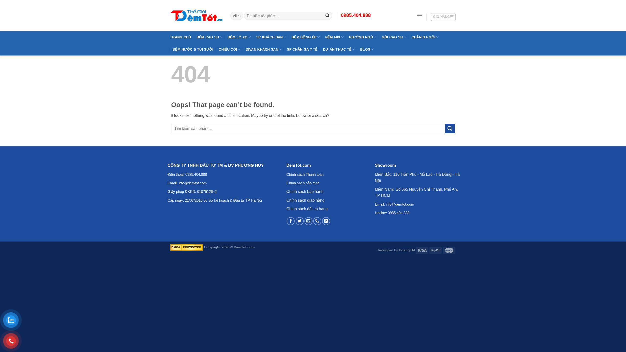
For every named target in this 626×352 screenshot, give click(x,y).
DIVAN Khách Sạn (262, 49)
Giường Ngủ (361, 37)
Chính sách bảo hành (305, 191)
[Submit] (450, 128)
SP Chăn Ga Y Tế (302, 49)
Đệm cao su (208, 37)
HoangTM (407, 250)
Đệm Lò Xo (238, 37)
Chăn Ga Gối (423, 37)
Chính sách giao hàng (305, 200)
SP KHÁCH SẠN (269, 37)
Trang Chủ (180, 37)
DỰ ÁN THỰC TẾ (337, 49)
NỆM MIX (332, 37)
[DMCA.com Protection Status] (186, 247)
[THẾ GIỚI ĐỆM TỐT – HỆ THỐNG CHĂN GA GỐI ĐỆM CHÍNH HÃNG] (196, 15)
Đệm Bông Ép (303, 37)
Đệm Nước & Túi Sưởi (193, 49)
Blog (365, 49)
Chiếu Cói (228, 49)
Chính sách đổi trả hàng (307, 209)
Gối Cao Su (392, 37)
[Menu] (419, 16)
